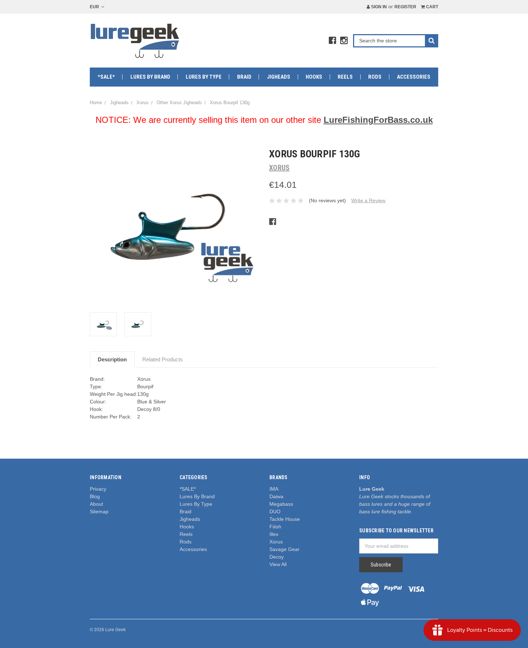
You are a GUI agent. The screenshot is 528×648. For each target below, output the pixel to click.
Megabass (281, 504)
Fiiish (275, 526)
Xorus (276, 542)
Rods (374, 77)
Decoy (276, 557)
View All (278, 564)
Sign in (378, 6)
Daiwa (276, 496)
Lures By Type (204, 77)
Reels (345, 77)
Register (405, 6)
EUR (95, 6)
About (96, 504)
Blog (95, 496)
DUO (275, 511)
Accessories (413, 77)
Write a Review (368, 200)
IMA (273, 489)
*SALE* (106, 77)
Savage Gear (284, 549)
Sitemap (99, 511)
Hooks (314, 77)
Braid (244, 77)
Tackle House (284, 519)
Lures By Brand (150, 77)
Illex (273, 534)
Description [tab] (112, 359)
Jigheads (278, 77)
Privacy (98, 489)
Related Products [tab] (162, 359)
